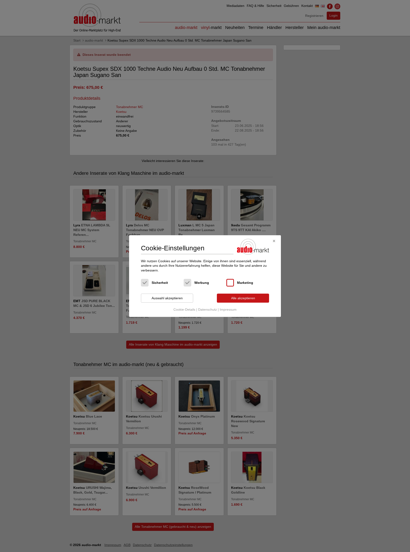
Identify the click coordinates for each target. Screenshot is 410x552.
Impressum (228, 309)
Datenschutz (207, 309)
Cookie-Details (184, 309)
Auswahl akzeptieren (167, 298)
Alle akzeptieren (243, 298)
